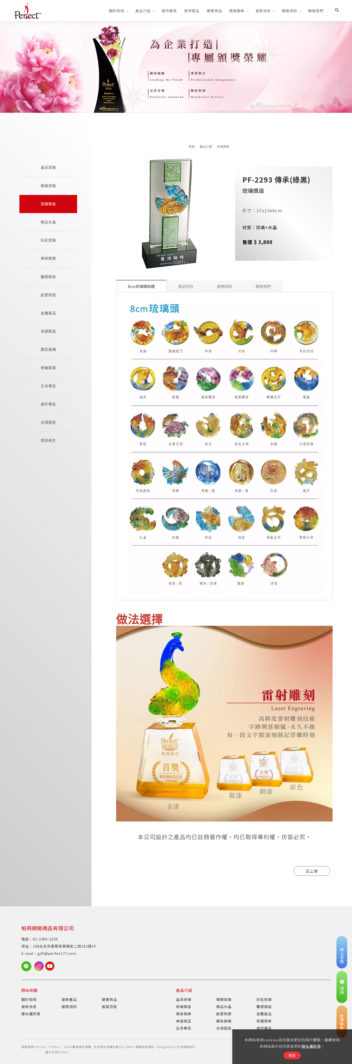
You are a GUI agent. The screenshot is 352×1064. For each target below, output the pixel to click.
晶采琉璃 (48, 167)
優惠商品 (214, 10)
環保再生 (191, 10)
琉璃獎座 (223, 146)
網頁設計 (189, 1047)
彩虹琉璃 (48, 240)
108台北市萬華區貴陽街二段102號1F (64, 946)
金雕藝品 (48, 313)
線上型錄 (342, 955)
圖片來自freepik (57, 1052)
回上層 (312, 871)
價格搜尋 (236, 10)
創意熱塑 (48, 295)
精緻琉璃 (48, 186)
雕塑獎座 (48, 277)
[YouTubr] (50, 966)
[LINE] (27, 966)
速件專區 (169, 10)
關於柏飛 (116, 10)
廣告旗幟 (48, 349)
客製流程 (109, 1006)
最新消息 (263, 10)
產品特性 (185, 286)
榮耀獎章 (48, 368)
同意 (292, 1055)
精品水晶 (48, 222)
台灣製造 (48, 422)
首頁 (192, 146)
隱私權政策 (311, 1046)
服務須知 (289, 10)
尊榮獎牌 (48, 258)
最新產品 (69, 999)
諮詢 (342, 990)
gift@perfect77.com (57, 953)
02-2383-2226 (45, 938)
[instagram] (39, 966)
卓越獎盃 (48, 331)
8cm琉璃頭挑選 (141, 286)
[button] (337, 10)
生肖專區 (48, 386)
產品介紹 (143, 10)
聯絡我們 (316, 10)
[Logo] (27, 10)
